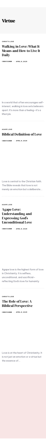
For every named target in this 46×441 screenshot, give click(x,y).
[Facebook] (23, 428)
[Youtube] (16, 428)
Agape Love (7, 129)
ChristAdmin (7, 61)
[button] (5, 4)
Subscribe (36, 400)
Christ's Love (8, 41)
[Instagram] (29, 428)
